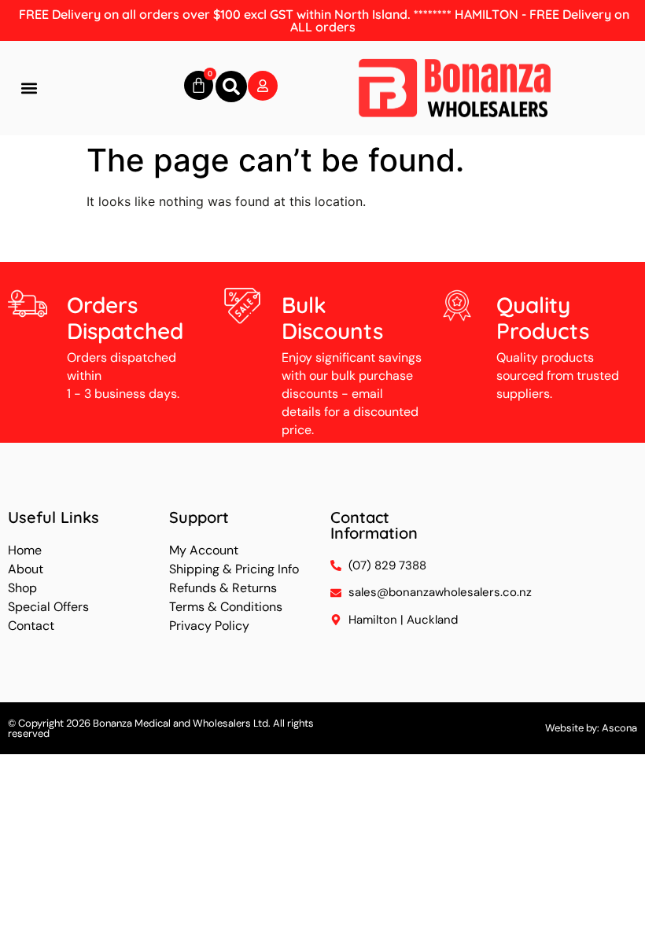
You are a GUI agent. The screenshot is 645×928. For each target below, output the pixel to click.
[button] (29, 88)
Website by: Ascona (591, 728)
